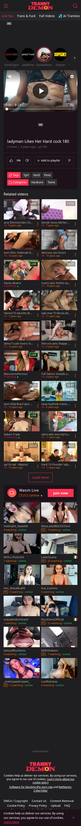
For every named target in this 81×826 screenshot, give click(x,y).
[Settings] (72, 76)
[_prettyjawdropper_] (22, 673)
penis (47, 175)
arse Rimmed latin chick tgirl (18, 222)
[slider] (40, 109)
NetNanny (65, 787)
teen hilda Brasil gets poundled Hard (18, 404)
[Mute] (9, 76)
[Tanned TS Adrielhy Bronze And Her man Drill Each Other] (22, 304)
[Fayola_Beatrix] (22, 274)
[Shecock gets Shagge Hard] (59, 334)
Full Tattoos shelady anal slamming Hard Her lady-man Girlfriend (55, 374)
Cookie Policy (16, 806)
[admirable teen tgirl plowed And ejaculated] (59, 425)
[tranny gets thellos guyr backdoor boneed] (59, 274)
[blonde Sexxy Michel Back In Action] (59, 213)
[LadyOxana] (59, 548)
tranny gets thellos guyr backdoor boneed (55, 283)
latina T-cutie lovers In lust (18, 343)
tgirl (26, 175)
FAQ (67, 806)
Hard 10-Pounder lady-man (55, 464)
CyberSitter (41, 790)
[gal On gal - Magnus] (22, 455)
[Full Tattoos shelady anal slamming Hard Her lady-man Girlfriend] (59, 365)
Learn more (11, 822)
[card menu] (37, 224)
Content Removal (62, 801)
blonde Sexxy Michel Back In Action (55, 222)
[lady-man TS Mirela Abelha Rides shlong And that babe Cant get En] (59, 304)
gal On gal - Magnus (16, 464)
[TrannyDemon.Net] (40, 6)
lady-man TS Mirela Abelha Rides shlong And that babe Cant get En (55, 313)
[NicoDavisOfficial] (59, 610)
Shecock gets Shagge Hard (55, 343)
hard (36, 175)
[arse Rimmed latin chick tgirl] (22, 213)
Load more (40, 477)
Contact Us (39, 801)
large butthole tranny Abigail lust (55, 404)
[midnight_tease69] (22, 517)
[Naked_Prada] (22, 425)
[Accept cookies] (73, 818)
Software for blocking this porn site (31, 787)
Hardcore (37, 182)
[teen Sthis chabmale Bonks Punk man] (22, 244)
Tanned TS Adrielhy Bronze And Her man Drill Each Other (18, 313)
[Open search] (75, 6)
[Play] (40, 91)
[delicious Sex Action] (59, 244)
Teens (51, 182)
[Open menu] (6, 6)
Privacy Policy (38, 806)
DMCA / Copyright (16, 801)
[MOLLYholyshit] (22, 548)
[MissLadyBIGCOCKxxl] (59, 517)
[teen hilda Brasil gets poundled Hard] (22, 395)
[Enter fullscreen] (72, 105)
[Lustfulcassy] (59, 673)
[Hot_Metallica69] (22, 579)
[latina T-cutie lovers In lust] (22, 334)
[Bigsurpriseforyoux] (22, 365)
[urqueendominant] (22, 610)
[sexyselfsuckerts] (22, 641)
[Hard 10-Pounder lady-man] (59, 455)
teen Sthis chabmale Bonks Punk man (18, 252)
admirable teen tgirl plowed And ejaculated (55, 434)
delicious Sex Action (53, 252)
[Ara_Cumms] (59, 579)
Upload (56, 806)
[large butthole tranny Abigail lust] (59, 395)
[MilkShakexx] (59, 641)
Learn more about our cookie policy (54, 781)
